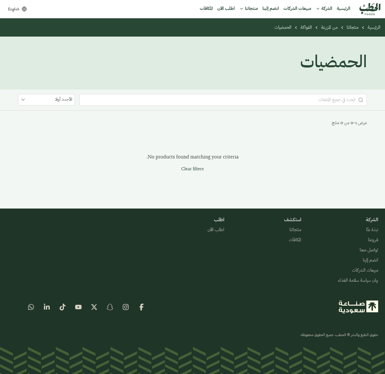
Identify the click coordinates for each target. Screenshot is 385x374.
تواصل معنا (369, 250)
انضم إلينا (370, 260)
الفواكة (306, 27)
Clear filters (192, 169)
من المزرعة (329, 27)
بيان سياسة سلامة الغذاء (358, 280)
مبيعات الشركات (365, 270)
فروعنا (373, 240)
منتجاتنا (353, 27)
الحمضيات (283, 27)
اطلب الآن (215, 230)
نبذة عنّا (372, 230)
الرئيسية (374, 27)
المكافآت (295, 240)
